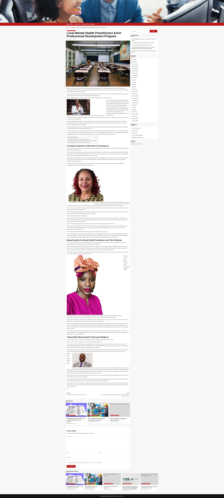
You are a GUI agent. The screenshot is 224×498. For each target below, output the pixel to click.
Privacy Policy (85, 24)
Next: (115, 395)
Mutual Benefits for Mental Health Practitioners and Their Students (82, 140)
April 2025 (134, 86)
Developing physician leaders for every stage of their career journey (76, 420)
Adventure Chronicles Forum (136, 143)
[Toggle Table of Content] (95, 137)
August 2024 (134, 104)
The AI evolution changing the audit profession (141, 44)
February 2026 (135, 64)
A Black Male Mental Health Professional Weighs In (79, 142)
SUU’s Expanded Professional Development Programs (143, 42)
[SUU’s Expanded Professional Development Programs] (98, 410)
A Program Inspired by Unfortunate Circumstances (79, 139)
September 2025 (135, 75)
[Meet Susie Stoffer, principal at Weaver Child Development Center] (149, 479)
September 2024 (135, 102)
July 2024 (134, 107)
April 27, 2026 (128, 490)
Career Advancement (136, 128)
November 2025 (135, 70)
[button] (157, 24)
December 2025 (135, 68)
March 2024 (134, 111)
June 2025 (134, 82)
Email (100, 452)
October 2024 (135, 100)
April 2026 (134, 59)
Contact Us (77, 24)
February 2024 (135, 114)
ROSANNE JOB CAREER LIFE (137, 137)
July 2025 (134, 79)
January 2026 (134, 66)
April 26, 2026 (147, 489)
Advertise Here (69, 24)
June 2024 (134, 109)
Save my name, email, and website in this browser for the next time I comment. (85, 462)
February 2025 (135, 91)
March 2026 (134, 61)
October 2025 (135, 73)
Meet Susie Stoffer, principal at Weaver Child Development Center (144, 51)
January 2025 (134, 93)
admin (68, 423)
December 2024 (135, 95)
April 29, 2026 (94, 421)
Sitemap (92, 24)
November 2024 (135, 98)
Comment (69, 436)
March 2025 (134, 89)
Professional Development (71, 30)
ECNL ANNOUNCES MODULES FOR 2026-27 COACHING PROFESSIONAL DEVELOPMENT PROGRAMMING (143, 48)
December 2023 (135, 118)
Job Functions (135, 132)
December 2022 (135, 120)
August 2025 (134, 77)
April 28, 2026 (116, 421)
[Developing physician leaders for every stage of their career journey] (76, 410)
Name (68, 452)
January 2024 (134, 116)
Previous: (77, 394)
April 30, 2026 (72, 423)
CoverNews (115, 496)
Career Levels (134, 130)
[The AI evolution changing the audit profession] (119, 410)
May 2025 (134, 84)
